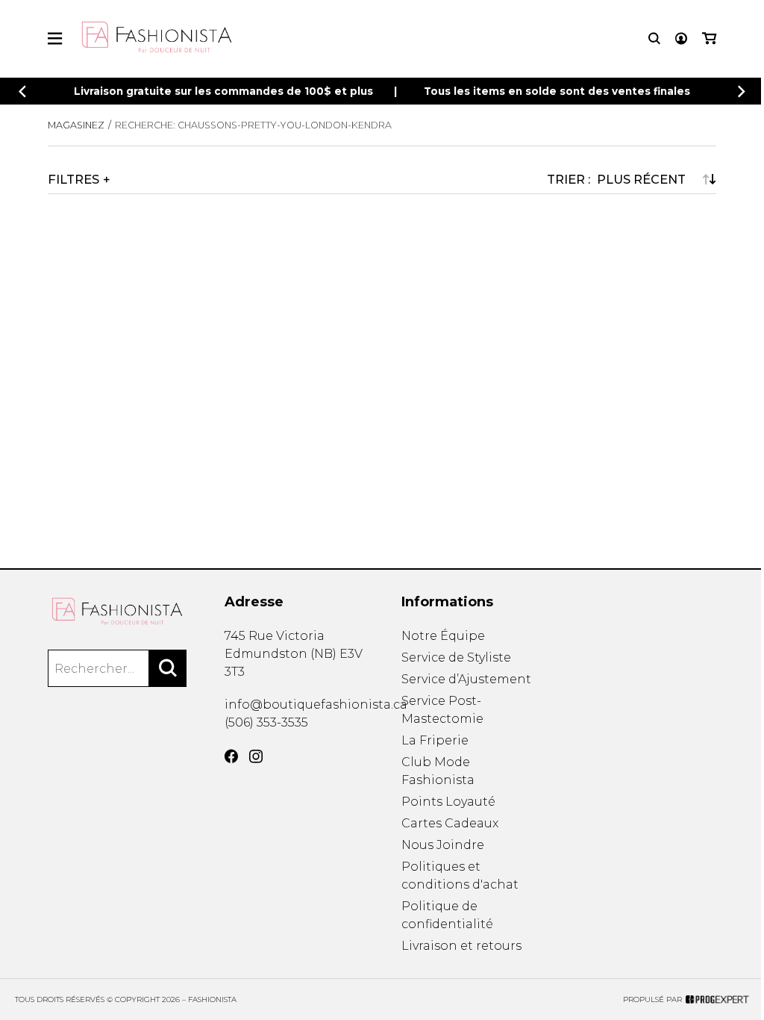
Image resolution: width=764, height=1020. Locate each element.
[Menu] (55, 38)
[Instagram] (256, 756)
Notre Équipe (443, 636)
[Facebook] (231, 756)
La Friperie (435, 740)
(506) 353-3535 (266, 722)
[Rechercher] (168, 668)
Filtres (73, 179)
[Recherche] (654, 38)
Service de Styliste (456, 657)
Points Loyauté (448, 801)
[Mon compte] (681, 38)
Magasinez (76, 125)
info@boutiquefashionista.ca (316, 704)
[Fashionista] (117, 611)
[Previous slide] (22, 91)
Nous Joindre (442, 845)
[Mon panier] (709, 38)
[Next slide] (741, 91)
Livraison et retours (461, 946)
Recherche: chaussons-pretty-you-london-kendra (253, 125)
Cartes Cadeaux (449, 823)
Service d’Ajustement (466, 679)
